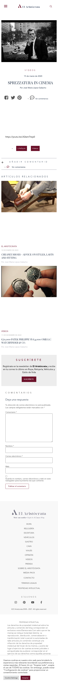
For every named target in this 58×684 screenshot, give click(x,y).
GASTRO (29, 542)
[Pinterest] (24, 602)
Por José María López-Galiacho (14, 262)
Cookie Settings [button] (11, 678)
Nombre (9, 446)
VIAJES (29, 550)
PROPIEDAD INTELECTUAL (29, 588)
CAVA (29, 546)
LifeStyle (21, 148)
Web (7, 467)
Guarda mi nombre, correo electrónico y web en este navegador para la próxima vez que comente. (28, 480)
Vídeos (30, 70)
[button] (6, 97)
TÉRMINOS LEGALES (29, 583)
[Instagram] (16, 602)
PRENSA (29, 564)
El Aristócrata (9, 246)
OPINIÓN (29, 555)
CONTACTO (29, 578)
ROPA (29, 524)
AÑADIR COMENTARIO (28, 162)
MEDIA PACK (29, 573)
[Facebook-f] (41, 602)
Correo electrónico (14, 456)
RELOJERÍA (29, 528)
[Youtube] (33, 602)
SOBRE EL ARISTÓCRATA (29, 568)
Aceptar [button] (25, 678)
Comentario (11, 412)
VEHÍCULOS (29, 537)
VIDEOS (29, 559)
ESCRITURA (29, 533)
